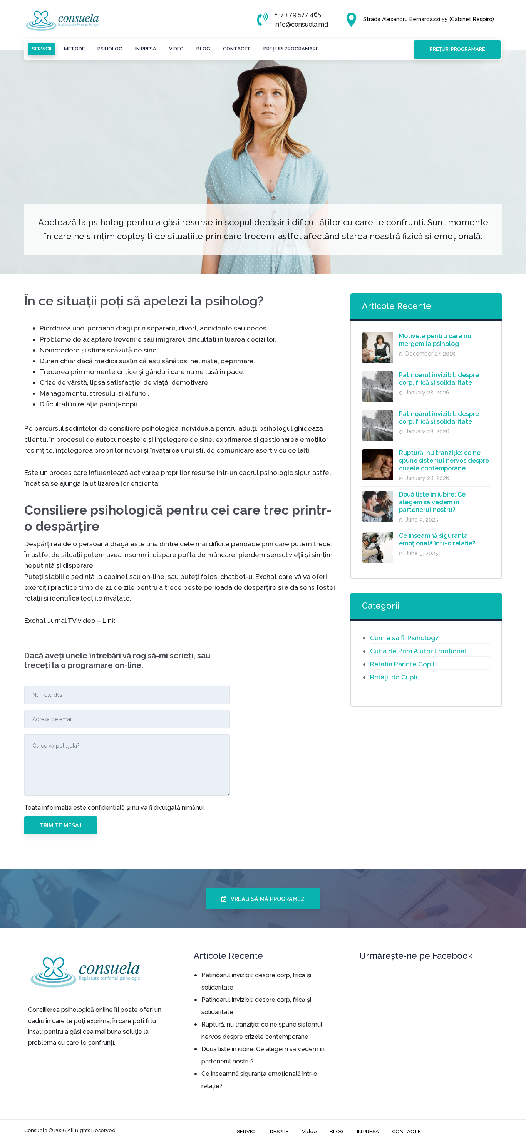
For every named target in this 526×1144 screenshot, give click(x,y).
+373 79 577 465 (298, 14)
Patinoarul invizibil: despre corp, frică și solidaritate (439, 378)
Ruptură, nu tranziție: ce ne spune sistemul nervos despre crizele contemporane (444, 460)
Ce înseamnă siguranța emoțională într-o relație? (437, 539)
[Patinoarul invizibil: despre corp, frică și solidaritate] (377, 386)
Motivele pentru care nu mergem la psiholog (435, 339)
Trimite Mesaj (61, 825)
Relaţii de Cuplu (395, 677)
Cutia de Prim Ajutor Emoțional (418, 651)
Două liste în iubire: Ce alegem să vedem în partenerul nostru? (432, 502)
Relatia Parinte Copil (402, 664)
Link (108, 620)
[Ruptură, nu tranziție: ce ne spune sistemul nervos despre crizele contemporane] (377, 464)
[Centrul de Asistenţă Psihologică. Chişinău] (62, 21)
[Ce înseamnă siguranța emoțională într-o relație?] (377, 547)
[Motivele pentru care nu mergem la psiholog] (377, 347)
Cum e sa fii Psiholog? (404, 638)
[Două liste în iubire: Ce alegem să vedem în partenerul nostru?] (377, 506)
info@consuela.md (301, 24)
